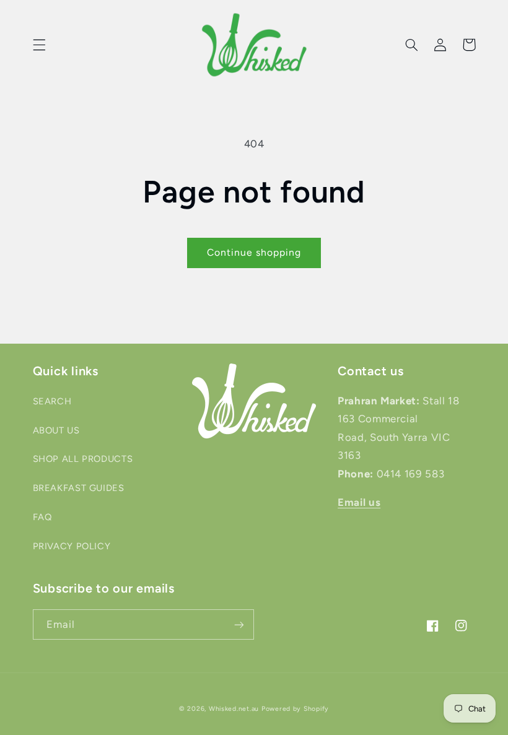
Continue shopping (254, 252)
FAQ (42, 517)
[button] (39, 44)
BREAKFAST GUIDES (79, 488)
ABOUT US (56, 430)
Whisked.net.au (234, 709)
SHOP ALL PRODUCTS (83, 458)
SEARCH (52, 401)
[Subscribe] (239, 624)
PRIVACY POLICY (72, 546)
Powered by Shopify (295, 709)
